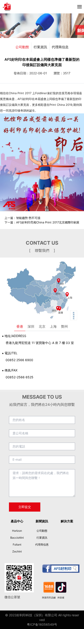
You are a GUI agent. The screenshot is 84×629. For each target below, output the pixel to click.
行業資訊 (40, 47)
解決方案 (67, 521)
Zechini (17, 551)
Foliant (17, 544)
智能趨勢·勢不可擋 (28, 218)
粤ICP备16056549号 (42, 624)
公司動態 (22, 47)
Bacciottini (17, 537)
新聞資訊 (42, 521)
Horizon (17, 530)
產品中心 (17, 521)
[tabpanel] (42, 358)
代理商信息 (60, 47)
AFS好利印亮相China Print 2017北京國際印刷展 (47, 222)
